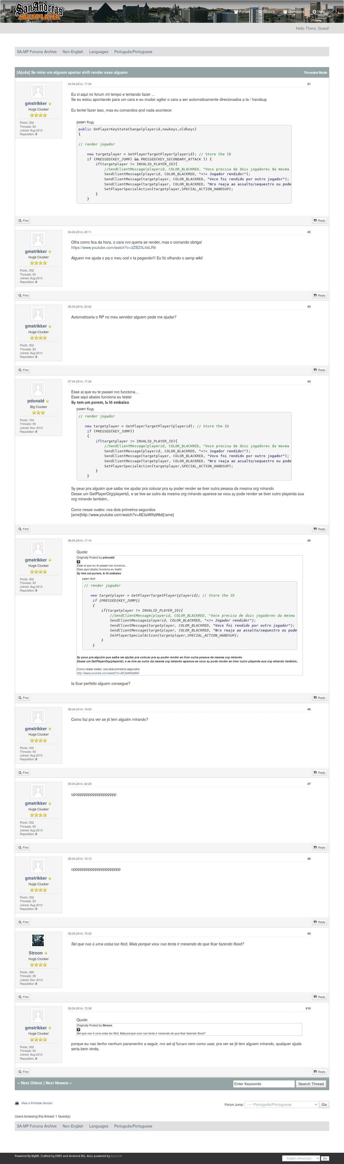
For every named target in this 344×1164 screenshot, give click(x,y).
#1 (309, 84)
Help (320, 11)
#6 (309, 709)
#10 (308, 1008)
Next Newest (57, 1082)
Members (295, 11)
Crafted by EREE (51, 1156)
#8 (309, 859)
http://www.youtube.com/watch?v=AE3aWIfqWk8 (108, 673)
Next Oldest (31, 1082)
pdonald (35, 401)
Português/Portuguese (133, 51)
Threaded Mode (315, 72)
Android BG (77, 1156)
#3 (309, 306)
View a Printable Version (36, 1103)
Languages (98, 51)
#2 (309, 232)
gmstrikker (36, 103)
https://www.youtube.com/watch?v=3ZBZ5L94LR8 (113, 247)
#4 (309, 381)
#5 (309, 540)
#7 (309, 784)
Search (268, 11)
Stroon (36, 953)
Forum (244, 11)
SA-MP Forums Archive (37, 51)
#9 (309, 933)
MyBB (35, 1156)
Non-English (73, 51)
